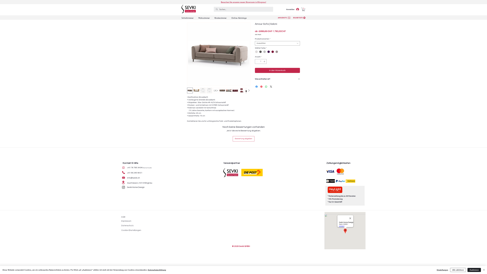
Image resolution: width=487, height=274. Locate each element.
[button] (303, 9)
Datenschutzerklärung (157, 270)
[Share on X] (271, 86)
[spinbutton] (260, 61)
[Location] (123, 182)
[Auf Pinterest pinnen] (261, 86)
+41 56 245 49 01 (134, 173)
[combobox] (277, 43)
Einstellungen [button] (442, 270)
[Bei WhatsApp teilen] (266, 86)
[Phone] (123, 167)
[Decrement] (256, 61)
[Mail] (123, 177)
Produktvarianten (262, 39)
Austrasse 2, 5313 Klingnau (139, 183)
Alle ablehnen (458, 270)
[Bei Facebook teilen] (256, 86)
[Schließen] (483, 270)
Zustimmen (474, 270)
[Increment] (264, 61)
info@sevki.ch (133, 178)
